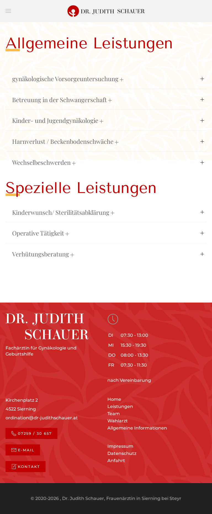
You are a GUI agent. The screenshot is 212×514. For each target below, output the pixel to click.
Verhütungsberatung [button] (41, 254)
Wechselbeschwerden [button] (42, 162)
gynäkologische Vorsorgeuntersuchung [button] (66, 79)
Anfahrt (116, 460)
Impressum (120, 446)
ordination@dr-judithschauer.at (42, 417)
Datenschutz (121, 453)
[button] (8, 11)
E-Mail (26, 450)
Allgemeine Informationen (137, 428)
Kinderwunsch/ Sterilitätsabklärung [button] (61, 212)
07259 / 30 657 (35, 433)
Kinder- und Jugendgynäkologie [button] (56, 120)
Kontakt (29, 466)
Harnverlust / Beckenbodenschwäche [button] (63, 141)
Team (113, 413)
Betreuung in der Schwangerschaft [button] (60, 100)
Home (114, 399)
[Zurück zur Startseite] (106, 11)
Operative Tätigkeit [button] (38, 233)
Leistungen (120, 406)
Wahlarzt (117, 420)
